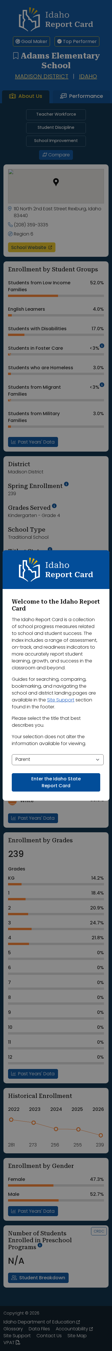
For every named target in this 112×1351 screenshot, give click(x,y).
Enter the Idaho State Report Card (56, 782)
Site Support (60, 700)
